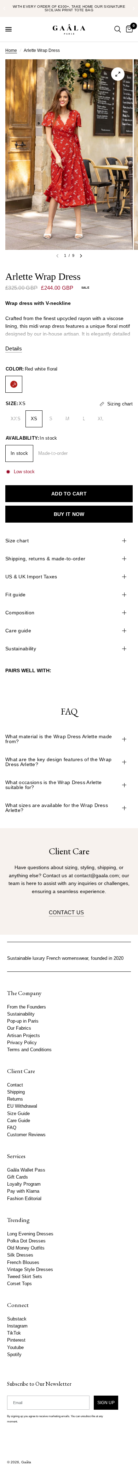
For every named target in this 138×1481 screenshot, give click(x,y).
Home (11, 50)
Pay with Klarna (23, 1191)
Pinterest (16, 1340)
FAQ (11, 1127)
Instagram (17, 1326)
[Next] (81, 256)
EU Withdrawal (22, 1106)
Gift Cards (17, 1177)
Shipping (16, 1092)
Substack (17, 1319)
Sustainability (20, 648)
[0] (128, 29)
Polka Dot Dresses (26, 1241)
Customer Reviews (26, 1134)
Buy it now (69, 514)
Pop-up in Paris (23, 1021)
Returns (15, 1099)
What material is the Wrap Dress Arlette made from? (58, 739)
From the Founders (26, 1007)
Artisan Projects (23, 1035)
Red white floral (13, 384)
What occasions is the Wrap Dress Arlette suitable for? (53, 784)
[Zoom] (118, 74)
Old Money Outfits (26, 1248)
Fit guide (15, 594)
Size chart (17, 540)
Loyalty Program (24, 1184)
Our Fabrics (19, 1028)
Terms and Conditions (29, 1049)
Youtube (15, 1347)
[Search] (117, 29)
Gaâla (26, 1462)
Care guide (18, 630)
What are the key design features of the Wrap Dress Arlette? (58, 762)
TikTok (14, 1333)
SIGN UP (106, 1402)
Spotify (14, 1354)
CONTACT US (66, 912)
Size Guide (18, 1113)
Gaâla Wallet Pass (26, 1170)
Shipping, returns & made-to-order (45, 558)
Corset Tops (19, 1283)
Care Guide (18, 1120)
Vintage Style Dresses (30, 1269)
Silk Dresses (20, 1255)
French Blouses (23, 1262)
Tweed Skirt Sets (24, 1276)
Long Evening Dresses (30, 1234)
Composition (19, 612)
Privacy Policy (22, 1042)
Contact (15, 1085)
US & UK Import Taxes (31, 576)
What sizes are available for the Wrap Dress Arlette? (56, 807)
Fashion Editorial (24, 1198)
